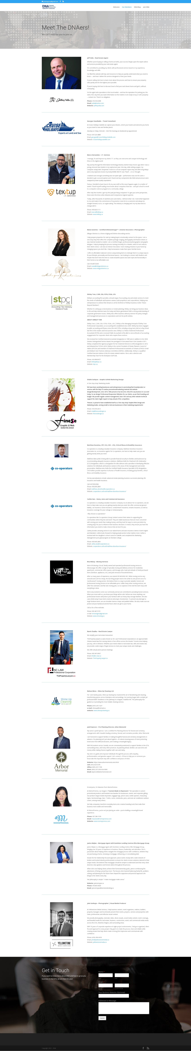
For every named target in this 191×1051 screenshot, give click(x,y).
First (99, 978)
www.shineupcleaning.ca (101, 710)
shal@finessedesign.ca (98, 411)
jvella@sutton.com (98, 103)
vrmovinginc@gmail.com (100, 614)
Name (101, 972)
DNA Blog (137, 7)
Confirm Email (119, 988)
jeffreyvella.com (99, 106)
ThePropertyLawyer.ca (100, 658)
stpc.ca (95, 364)
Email (101, 982)
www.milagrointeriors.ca (101, 268)
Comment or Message (107, 1001)
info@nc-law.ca (96, 656)
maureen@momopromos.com (102, 819)
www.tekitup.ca (98, 214)
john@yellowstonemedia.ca (100, 940)
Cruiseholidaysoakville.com (101, 139)
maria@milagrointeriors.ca (99, 266)
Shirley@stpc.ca (96, 362)
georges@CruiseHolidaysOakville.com (103, 137)
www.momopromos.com (102, 821)
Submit (102, 1018)
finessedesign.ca (98, 413)
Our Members (127, 7)
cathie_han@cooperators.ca (100, 544)
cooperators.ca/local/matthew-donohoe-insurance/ (109, 491)
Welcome (116, 7)
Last (116, 978)
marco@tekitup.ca (97, 212)
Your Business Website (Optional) (111, 992)
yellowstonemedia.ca (100, 942)
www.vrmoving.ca (98, 616)
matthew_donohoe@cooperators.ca (103, 489)
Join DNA (146, 7)
